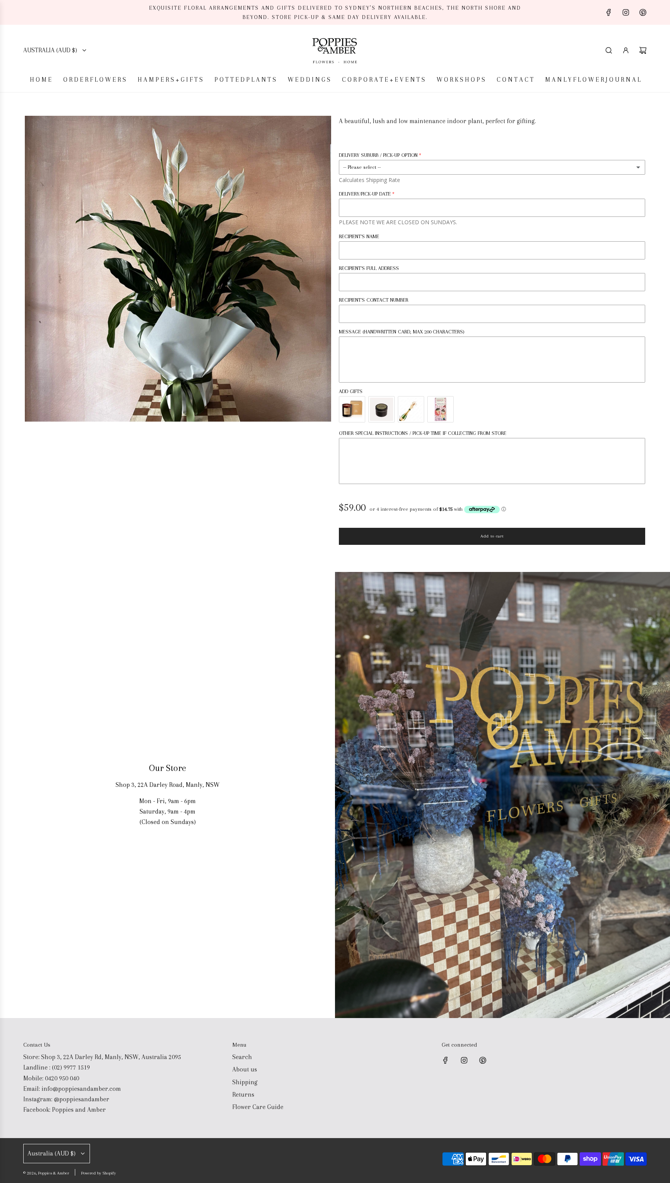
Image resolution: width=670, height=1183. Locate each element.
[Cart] (642, 50)
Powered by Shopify (98, 1173)
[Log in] (625, 50)
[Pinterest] (642, 12)
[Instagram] (625, 12)
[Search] (608, 50)
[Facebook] (608, 12)
